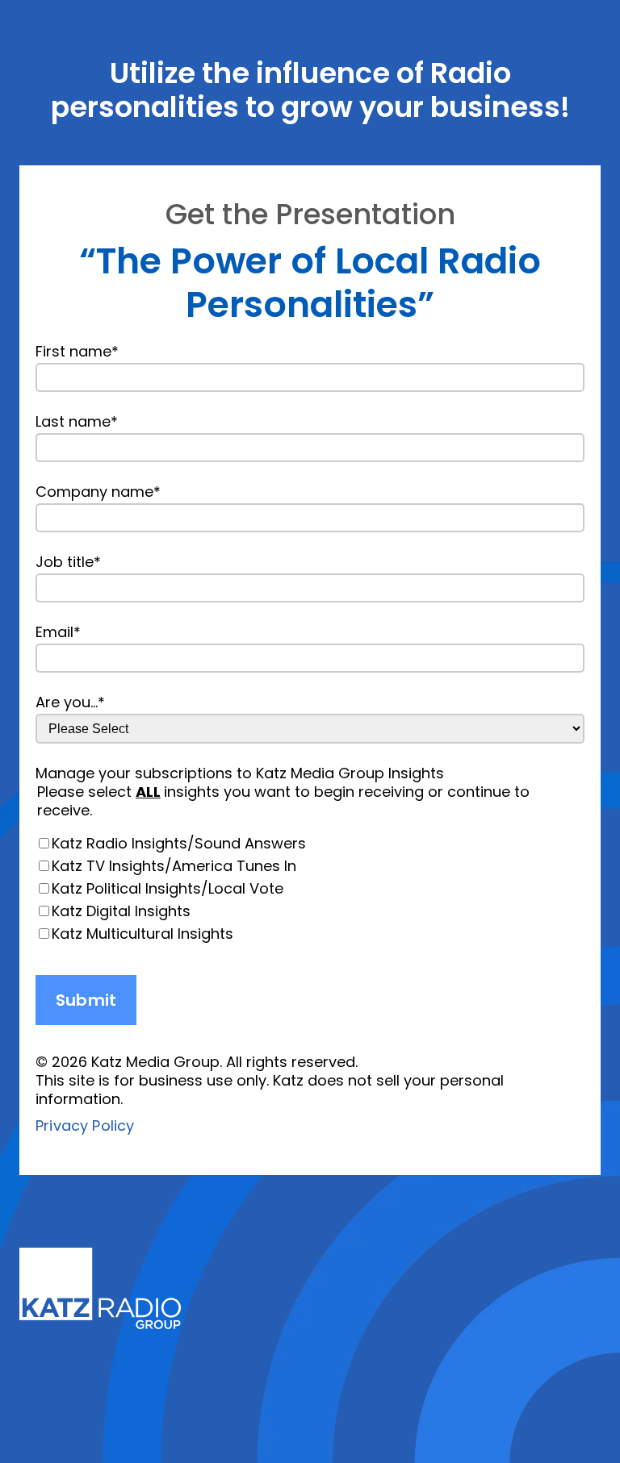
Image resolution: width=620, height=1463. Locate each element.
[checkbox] (310, 888)
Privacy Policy (85, 1125)
